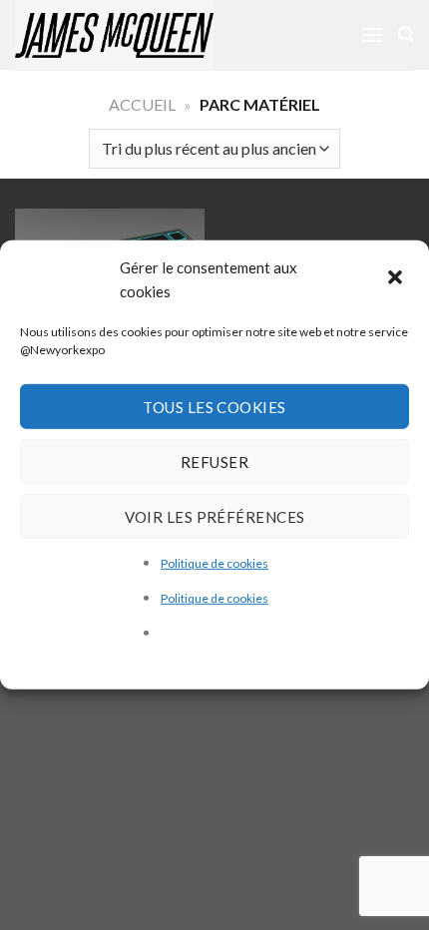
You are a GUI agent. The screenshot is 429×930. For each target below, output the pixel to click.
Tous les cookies (214, 406)
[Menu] (372, 34)
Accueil (142, 104)
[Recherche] (406, 34)
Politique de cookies (214, 563)
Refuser (214, 461)
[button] (397, 279)
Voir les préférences (215, 516)
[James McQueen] (139, 35)
